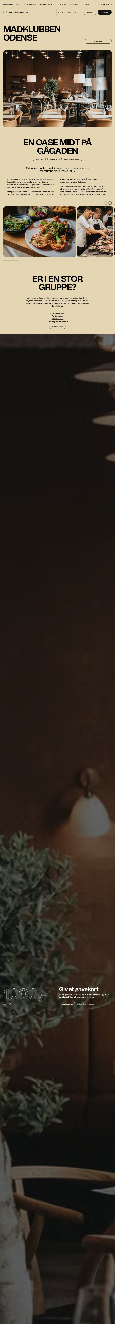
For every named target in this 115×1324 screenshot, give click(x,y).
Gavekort (53, 159)
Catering (62, 4)
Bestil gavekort (67, 1004)
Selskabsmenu (57, 327)
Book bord (105, 4)
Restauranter (29, 4)
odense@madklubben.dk (57, 321)
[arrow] (106, 203)
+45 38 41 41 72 (57, 319)
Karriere (86, 4)
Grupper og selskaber (71, 159)
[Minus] (5, 1004)
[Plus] (9, 1004)
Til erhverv (73, 4)
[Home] (8, 4)
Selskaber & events (46, 4)
